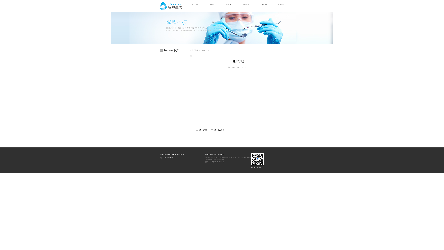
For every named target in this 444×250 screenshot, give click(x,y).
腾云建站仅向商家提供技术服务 (215, 159)
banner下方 (205, 50)
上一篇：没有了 (201, 130)
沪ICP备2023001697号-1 (217, 162)
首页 (198, 50)
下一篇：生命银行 (217, 130)
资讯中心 (229, 5)
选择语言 (281, 5)
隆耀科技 (246, 5)
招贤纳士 (263, 5)
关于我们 (212, 5)
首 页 (194, 5)
